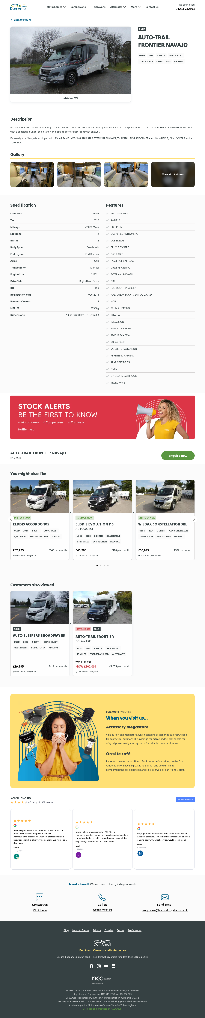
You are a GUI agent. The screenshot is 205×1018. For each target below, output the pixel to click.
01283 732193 (185, 9)
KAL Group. (116, 1008)
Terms (120, 930)
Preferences (135, 930)
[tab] (97, 565)
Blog (66, 930)
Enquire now (178, 456)
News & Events (80, 930)
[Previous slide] (11, 519)
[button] (56, 7)
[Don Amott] (19, 7)
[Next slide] (194, 519)
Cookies (108, 930)
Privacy (97, 930)
